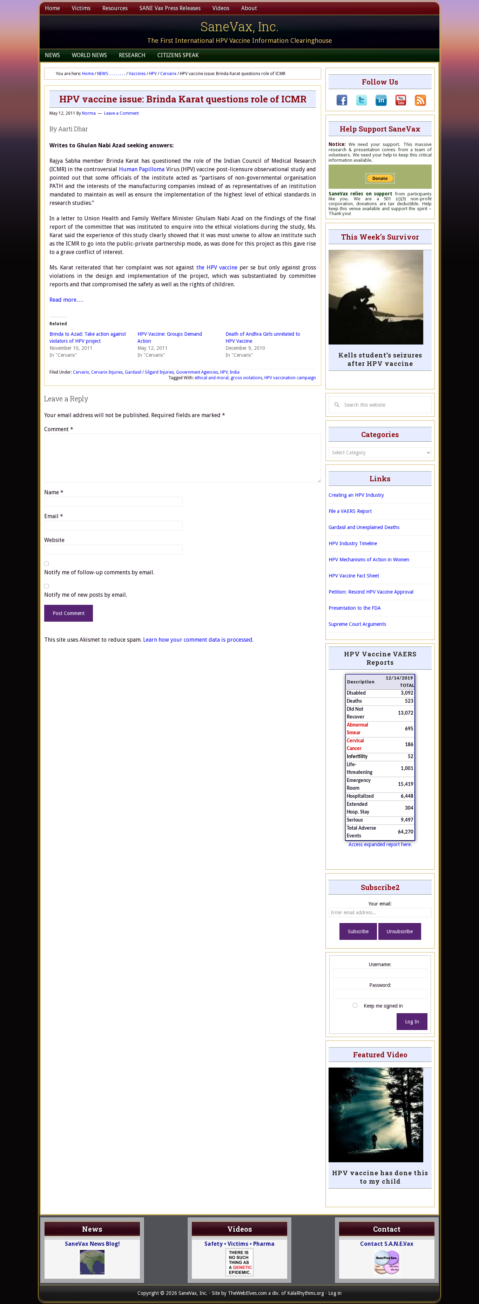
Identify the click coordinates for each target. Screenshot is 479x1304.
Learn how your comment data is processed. (198, 639)
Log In (412, 1021)
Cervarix (81, 372)
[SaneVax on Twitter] (357, 104)
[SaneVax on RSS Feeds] (416, 104)
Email (53, 516)
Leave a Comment (121, 113)
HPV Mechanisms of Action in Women (369, 559)
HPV (224, 372)
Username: (380, 964)
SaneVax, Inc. (240, 26)
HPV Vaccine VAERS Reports (380, 658)
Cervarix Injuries (107, 372)
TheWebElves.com (247, 1293)
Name (53, 492)
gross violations (246, 377)
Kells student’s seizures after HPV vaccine (380, 359)
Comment (58, 429)
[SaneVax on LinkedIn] (377, 104)
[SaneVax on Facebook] (342, 104)
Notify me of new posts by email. (85, 594)
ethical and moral (212, 377)
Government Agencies (197, 372)
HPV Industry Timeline (353, 543)
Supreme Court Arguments (357, 624)
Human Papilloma (141, 169)
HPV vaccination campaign (290, 377)
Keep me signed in (383, 1006)
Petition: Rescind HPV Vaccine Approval (371, 592)
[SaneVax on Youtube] (396, 104)
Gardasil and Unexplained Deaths (364, 527)
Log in (335, 1293)
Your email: (380, 904)
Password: (380, 985)
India (235, 372)
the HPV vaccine (216, 267)
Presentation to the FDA (355, 608)
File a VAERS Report (350, 511)
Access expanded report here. (380, 844)
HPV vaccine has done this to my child (380, 1177)
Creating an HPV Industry (356, 495)
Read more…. (66, 299)
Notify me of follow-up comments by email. (99, 572)
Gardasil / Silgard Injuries (149, 372)
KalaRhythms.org (305, 1293)
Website (54, 540)
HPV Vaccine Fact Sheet (354, 576)
